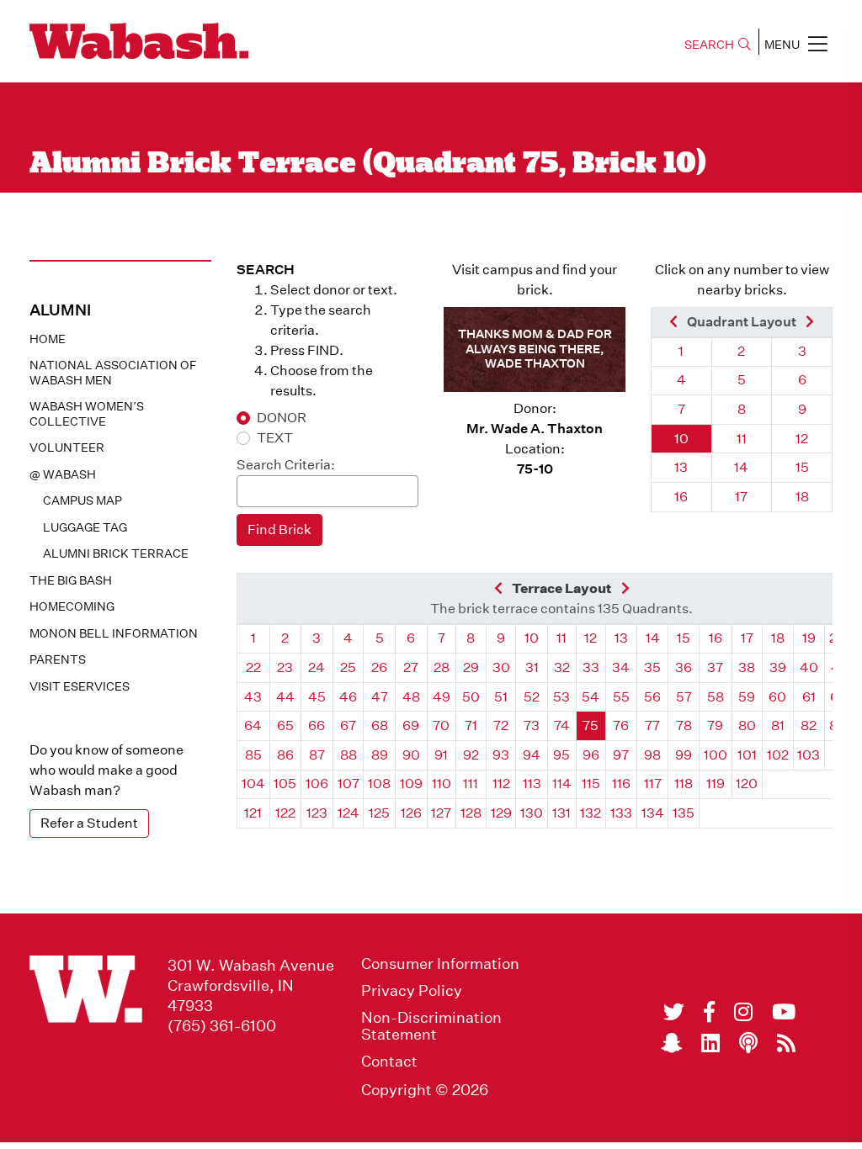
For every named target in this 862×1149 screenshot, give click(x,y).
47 (379, 697)
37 (715, 667)
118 (683, 784)
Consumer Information (440, 964)
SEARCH (709, 44)
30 (501, 667)
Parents (57, 659)
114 (562, 784)
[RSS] (786, 1043)
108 (379, 784)
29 (471, 667)
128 (471, 813)
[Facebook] (709, 1012)
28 (442, 667)
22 (253, 667)
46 (348, 697)
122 (285, 813)
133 (621, 813)
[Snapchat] (671, 1043)
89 (379, 755)
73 (532, 725)
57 (684, 697)
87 (317, 755)
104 (253, 784)
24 (316, 667)
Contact (389, 1061)
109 (411, 784)
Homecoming (71, 606)
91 (441, 755)
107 (348, 784)
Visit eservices (79, 686)
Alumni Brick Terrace (116, 553)
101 (747, 755)
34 (621, 667)
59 (746, 697)
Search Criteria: (286, 465)
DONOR (281, 418)
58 (715, 697)
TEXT (275, 438)
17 (741, 497)
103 (808, 755)
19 (809, 638)
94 (531, 755)
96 (591, 755)
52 (532, 697)
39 (777, 667)
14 (741, 467)
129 (501, 813)
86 (285, 755)
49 (441, 697)
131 (561, 813)
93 (500, 755)
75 (591, 725)
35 (652, 667)
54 (590, 697)
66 (316, 725)
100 (715, 755)
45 (317, 697)
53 (561, 697)
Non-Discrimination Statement (431, 1026)
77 (652, 725)
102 (778, 755)
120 (747, 784)
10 (681, 439)
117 (653, 784)
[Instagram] (743, 1012)
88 (348, 755)
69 (410, 725)
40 (809, 667)
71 (471, 725)
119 (715, 784)
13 (681, 467)
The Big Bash (70, 580)
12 (801, 439)
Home (47, 339)
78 (684, 725)
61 (809, 697)
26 (379, 667)
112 (501, 784)
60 (777, 697)
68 (379, 725)
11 (742, 439)
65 (285, 725)
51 (501, 697)
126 (411, 813)
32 (562, 667)
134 (652, 813)
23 (285, 667)
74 (562, 725)
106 (317, 784)
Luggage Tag (85, 527)
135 (683, 813)
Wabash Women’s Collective (86, 414)
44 (285, 697)
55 (621, 697)
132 (590, 813)
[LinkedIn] (710, 1043)
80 (747, 725)
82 (809, 725)
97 (621, 755)
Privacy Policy (411, 990)
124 (348, 813)
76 (621, 725)
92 (471, 755)
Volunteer (66, 447)
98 (652, 755)
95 (561, 755)
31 (532, 667)
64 (253, 725)
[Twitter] (673, 1012)
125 (379, 813)
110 (441, 784)
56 (652, 697)
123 (316, 813)
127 (441, 813)
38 (746, 667)
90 (411, 755)
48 (411, 697)
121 (253, 813)
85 (253, 755)
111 (470, 784)
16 (681, 497)
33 (591, 667)
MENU (782, 44)
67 (348, 725)
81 (778, 725)
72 (500, 725)
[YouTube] (783, 1012)
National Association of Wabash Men (113, 372)
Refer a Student (89, 823)
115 (591, 784)
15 (802, 467)
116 (621, 784)
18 (802, 497)
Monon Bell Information (113, 633)
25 (348, 667)
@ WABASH (62, 474)
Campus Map (82, 500)
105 (285, 784)
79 (715, 725)
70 (441, 725)
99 (683, 755)
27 (410, 667)
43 (253, 697)
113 (532, 784)
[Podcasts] (748, 1043)
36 (683, 667)
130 (531, 813)
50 (471, 697)
